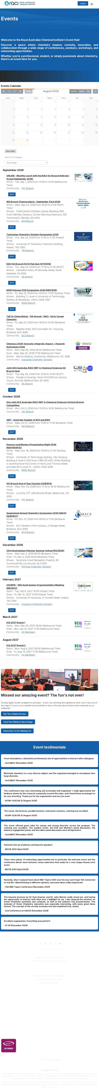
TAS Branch (27, 250)
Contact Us (49, 1027)
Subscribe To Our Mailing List (17, 731)
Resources (49, 1013)
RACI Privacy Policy (49, 1035)
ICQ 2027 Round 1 (15, 622)
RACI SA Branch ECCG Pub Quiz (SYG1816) (28, 264)
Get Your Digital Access (14, 714)
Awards (49, 1002)
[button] (12, 194)
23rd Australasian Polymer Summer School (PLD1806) (35, 550)
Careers (49, 1005)
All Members (28, 632)
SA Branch (27, 276)
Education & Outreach (49, 1009)
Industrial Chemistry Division (36, 359)
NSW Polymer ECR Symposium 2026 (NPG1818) (31, 290)
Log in (83, 3)
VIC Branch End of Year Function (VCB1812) (29, 483)
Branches (49, 991)
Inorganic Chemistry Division (36, 604)
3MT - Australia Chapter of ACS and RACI (28, 420)
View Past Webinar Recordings (18, 722)
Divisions (49, 994)
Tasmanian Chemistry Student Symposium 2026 (32, 234)
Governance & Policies (49, 1032)
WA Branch (27, 221)
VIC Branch (27, 188)
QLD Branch (27, 335)
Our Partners (50, 1017)
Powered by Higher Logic (49, 1064)
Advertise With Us (49, 1020)
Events (49, 998)
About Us (49, 987)
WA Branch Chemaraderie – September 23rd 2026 (33, 201)
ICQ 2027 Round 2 (15, 645)
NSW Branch (28, 303)
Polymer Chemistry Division (36, 566)
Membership (49, 1024)
